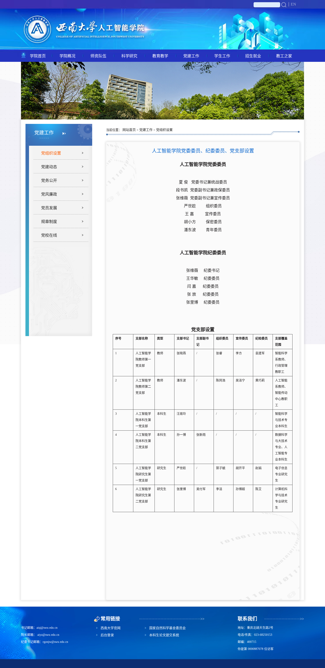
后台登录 (107, 634)
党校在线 (49, 235)
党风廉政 (49, 194)
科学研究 (129, 56)
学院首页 (38, 56)
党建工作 (191, 56)
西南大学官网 (110, 627)
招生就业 (253, 56)
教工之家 (284, 56)
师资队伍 (98, 56)
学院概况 (67, 56)
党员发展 (49, 208)
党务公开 (49, 180)
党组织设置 (51, 153)
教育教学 (160, 56)
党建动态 (49, 166)
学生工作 (222, 56)
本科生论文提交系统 (164, 634)
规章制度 (49, 221)
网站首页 (129, 129)
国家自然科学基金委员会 (167, 627)
